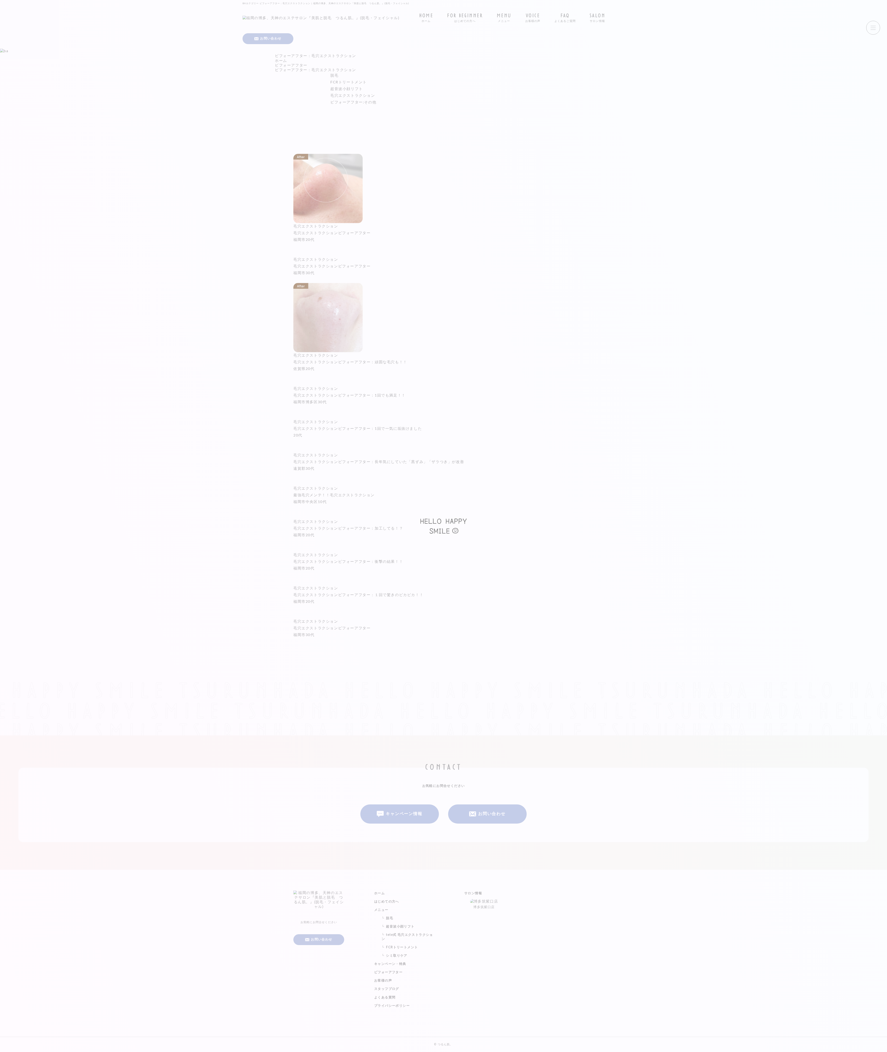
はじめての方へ (386, 901)
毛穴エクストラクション (352, 95)
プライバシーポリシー (392, 1005)
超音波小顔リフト (346, 89)
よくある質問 (384, 997)
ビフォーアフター (388, 972)
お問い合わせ (492, 814)
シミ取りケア (396, 955)
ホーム (379, 893)
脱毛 (334, 75)
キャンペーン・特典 (390, 964)
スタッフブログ (386, 989)
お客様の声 (383, 980)
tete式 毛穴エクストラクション (407, 937)
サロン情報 (473, 893)
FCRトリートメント (348, 82)
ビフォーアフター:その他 (353, 102)
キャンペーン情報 (404, 814)
